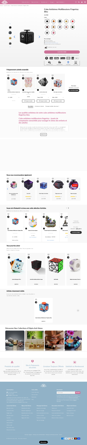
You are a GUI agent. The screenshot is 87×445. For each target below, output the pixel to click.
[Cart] (84, 2)
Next (39, 37)
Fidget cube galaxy (73, 193)
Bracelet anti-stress (26, 408)
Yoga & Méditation (60, 2)
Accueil (1, 5)
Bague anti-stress (25, 417)
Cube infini (28, 193)
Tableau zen (54, 408)
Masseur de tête (40, 415)
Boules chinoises (70, 413)
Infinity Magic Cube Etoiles (43, 193)
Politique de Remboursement (52, 434)
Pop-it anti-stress (10, 427)
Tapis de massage (40, 420)
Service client (35, 394)
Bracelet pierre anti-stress (27, 413)
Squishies (9, 417)
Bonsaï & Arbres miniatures (57, 417)
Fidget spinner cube (58, 193)
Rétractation (43, 442)
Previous (14, 37)
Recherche (34, 397)
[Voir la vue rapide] (8, 181)
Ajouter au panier (74, 90)
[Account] (81, 2)
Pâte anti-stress (10, 415)
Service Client (11, 393)
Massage (52, 2)
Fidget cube (9, 413)
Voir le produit (32, 237)
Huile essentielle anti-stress (43, 413)
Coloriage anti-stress (71, 410)
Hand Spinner (9, 422)
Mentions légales (28, 434)
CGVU (60, 434)
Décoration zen (44, 2)
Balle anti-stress (10, 408)
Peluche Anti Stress (11, 429)
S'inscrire (78, 392)
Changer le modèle (29, 101)
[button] (9, 310)
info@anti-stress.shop (13, 395)
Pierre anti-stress (25, 415)
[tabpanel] (10, 27)
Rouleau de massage (41, 417)
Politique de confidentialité (73, 397)
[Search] (78, 2)
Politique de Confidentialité (39, 434)
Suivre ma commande (12, 392)
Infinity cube (9, 425)
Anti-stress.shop (13, 438)
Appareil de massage (41, 408)
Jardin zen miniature (56, 415)
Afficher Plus (43, 134)
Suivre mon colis (35, 392)
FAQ (33, 399)
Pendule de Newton (56, 410)
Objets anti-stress (25, 2)
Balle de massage (40, 410)
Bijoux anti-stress (35, 2)
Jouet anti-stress (10, 420)
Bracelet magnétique (26, 410)
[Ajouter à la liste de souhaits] (8, 179)
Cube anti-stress (7, 5)
